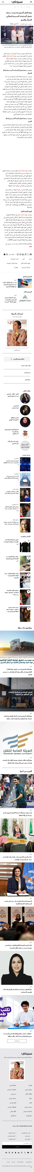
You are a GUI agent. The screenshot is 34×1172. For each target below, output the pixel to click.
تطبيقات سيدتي (12, 1107)
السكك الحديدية (26, 267)
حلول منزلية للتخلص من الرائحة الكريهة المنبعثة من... (12, 559)
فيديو (30, 1085)
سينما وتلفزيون (15, 505)
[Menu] (31, 2)
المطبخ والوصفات (11, 1136)
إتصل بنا (8, 1162)
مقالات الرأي (26, 391)
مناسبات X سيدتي (11, 1089)
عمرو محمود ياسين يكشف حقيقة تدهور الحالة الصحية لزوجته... (12, 609)
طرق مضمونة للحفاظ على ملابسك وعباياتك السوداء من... (11, 542)
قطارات (16, 267)
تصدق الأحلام (27, 373)
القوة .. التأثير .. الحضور (25, 366)
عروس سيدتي (28, 1107)
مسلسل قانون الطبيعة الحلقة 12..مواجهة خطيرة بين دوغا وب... (12, 509)
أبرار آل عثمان (15, 408)
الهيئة (20, 79)
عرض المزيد (17, 1041)
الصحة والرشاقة (12, 1133)
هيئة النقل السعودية (12, 263)
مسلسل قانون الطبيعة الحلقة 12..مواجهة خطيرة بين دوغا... (11, 592)
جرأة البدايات (27, 380)
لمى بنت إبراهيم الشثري (13, 396)
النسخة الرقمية (17, 350)
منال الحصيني (15, 443)
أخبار (23, 259)
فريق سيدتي (13, 1103)
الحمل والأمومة (12, 1139)
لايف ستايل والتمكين (25, 1133)
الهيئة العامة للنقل (11, 56)
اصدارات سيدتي (27, 1111)
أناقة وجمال (27, 1139)
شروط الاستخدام (29, 1162)
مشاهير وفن (27, 1136)
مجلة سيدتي (13, 1085)
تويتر (30, 246)
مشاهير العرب (16, 489)
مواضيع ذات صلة (25, 628)
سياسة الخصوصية (20, 1162)
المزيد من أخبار (26, 771)
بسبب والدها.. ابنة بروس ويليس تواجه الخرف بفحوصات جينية (11, 523)
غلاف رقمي (13, 1111)
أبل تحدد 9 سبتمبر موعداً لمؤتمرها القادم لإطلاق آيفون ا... (11, 478)
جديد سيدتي (26, 455)
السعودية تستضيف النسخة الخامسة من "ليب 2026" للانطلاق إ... (11, 463)
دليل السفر (29, 1116)
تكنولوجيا (16, 459)
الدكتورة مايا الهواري (14, 420)
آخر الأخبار (13, 1116)
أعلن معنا (13, 1162)
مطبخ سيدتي (28, 1089)
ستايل (30, 1098)
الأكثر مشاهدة (25, 536)
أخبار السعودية (14, 259)
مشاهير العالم (16, 520)
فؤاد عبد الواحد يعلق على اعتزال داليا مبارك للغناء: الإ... (11, 492)
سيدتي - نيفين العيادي (26, 24)
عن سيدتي (13, 1094)
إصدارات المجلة (17, 313)
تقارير (30, 1103)
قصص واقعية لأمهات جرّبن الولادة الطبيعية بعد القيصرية (11, 575)
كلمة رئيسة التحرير (18, 359)
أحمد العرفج (16, 434)
